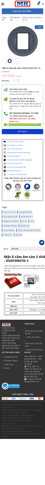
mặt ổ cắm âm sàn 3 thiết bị (29, 230)
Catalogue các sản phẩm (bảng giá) (19, 160)
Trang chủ (4, 18)
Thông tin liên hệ (10, 357)
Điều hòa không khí (8, 421)
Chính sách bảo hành (14, 149)
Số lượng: (6, 81)
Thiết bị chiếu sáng (27, 415)
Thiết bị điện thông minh (10, 418)
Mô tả (6, 249)
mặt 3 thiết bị (9, 230)
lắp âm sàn (25, 226)
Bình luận (15, 249)
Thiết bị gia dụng (24, 410)
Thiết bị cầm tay (25, 418)
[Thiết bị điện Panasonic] (22, 4)
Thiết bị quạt (36, 410)
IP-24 (24, 221)
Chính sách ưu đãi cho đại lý (33, 344)
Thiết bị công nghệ (8, 423)
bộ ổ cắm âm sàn (10, 217)
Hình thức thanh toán (14, 163)
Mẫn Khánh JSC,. (22, 405)
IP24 (32, 221)
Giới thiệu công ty (11, 360)
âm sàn (19, 235)
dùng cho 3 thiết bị (11, 221)
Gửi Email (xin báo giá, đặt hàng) (18, 152)
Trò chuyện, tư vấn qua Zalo (17, 174)
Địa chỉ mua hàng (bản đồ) (16, 167)
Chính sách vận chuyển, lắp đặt (34, 332)
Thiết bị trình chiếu (23, 421)
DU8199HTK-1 (27, 217)
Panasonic (8, 235)
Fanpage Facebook (14, 171)
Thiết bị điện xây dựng (9, 410)
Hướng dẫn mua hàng (15, 145)
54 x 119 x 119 (9, 212)
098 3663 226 (32, 376)
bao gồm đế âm (25, 212)
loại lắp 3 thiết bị (10, 226)
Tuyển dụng (8, 364)
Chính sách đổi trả (13, 156)
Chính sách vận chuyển (15, 141)
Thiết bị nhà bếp (7, 413)
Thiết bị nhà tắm (20, 413)
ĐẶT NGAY (22, 131)
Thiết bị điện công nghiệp (10, 415)
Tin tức (6, 368)
